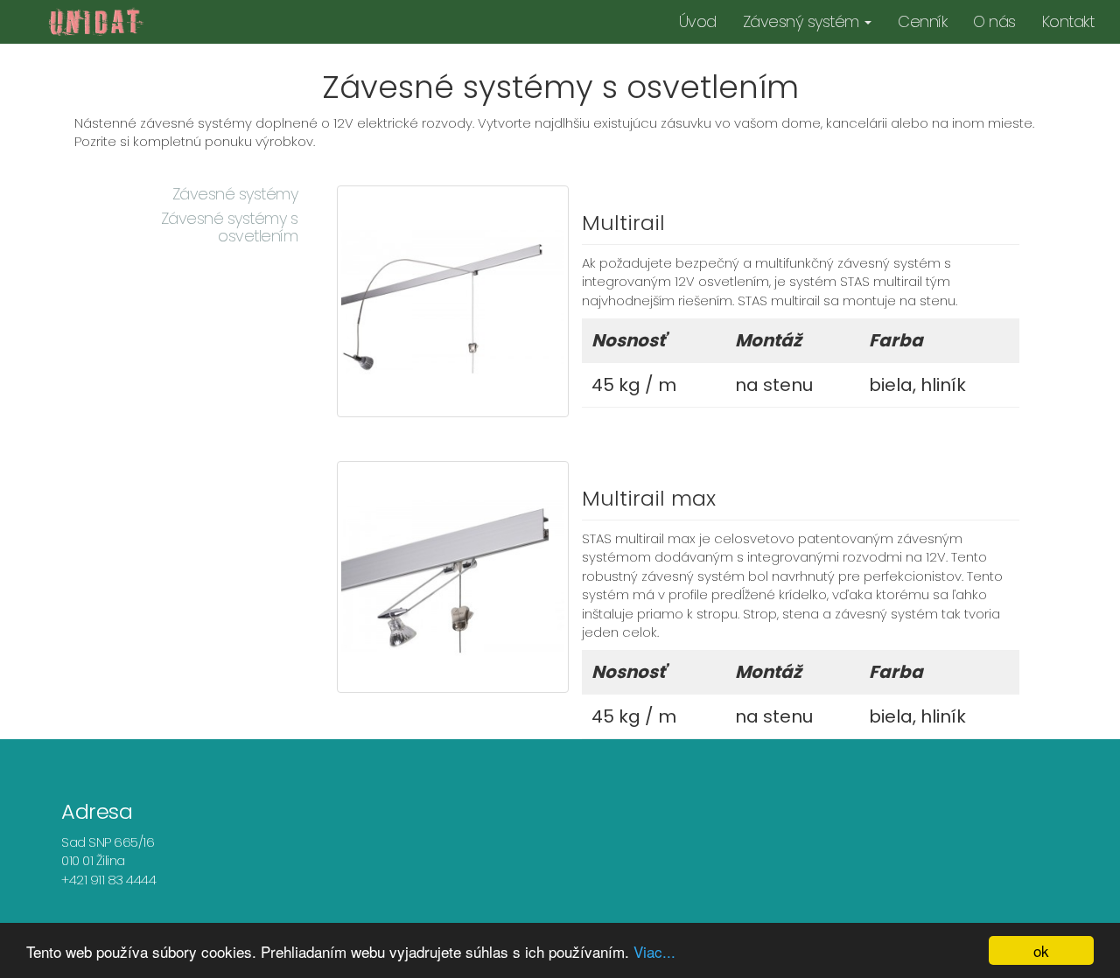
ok (1041, 950)
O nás (994, 21)
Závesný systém (803, 21)
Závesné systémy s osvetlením (229, 227)
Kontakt (1068, 21)
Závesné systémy (235, 194)
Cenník (922, 21)
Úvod (698, 21)
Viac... (655, 951)
